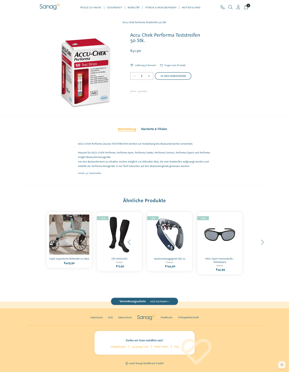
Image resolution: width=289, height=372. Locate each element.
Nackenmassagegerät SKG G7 (169, 258)
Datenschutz (125, 317)
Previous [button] (129, 242)
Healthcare (167, 317)
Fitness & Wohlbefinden (160, 7)
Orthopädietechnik (188, 317)
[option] (69, 239)
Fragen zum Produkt (174, 65)
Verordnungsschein (145, 301)
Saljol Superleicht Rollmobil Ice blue (69, 258)
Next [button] (262, 242)
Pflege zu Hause (90, 7)
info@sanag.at (118, 346)
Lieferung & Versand (145, 65)
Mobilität (134, 7)
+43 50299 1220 (140, 346)
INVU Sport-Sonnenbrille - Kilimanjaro (219, 260)
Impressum (96, 317)
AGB (110, 317)
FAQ (176, 346)
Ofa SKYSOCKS (119, 258)
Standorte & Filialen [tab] (154, 129)
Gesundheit (114, 7)
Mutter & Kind (191, 7)
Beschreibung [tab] (127, 129)
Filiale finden (161, 346)
